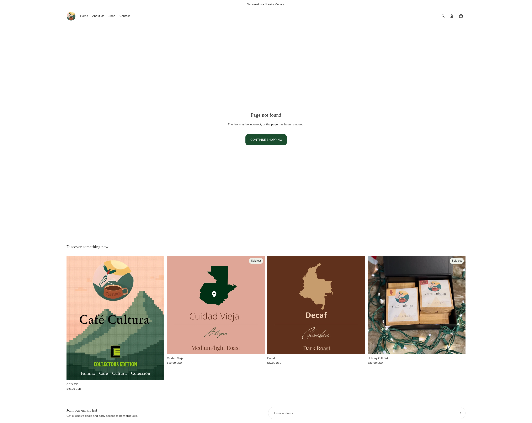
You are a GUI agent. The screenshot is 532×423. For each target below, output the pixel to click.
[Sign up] (459, 413)
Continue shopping (266, 139)
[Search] (443, 16)
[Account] (451, 16)
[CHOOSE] (158, 374)
